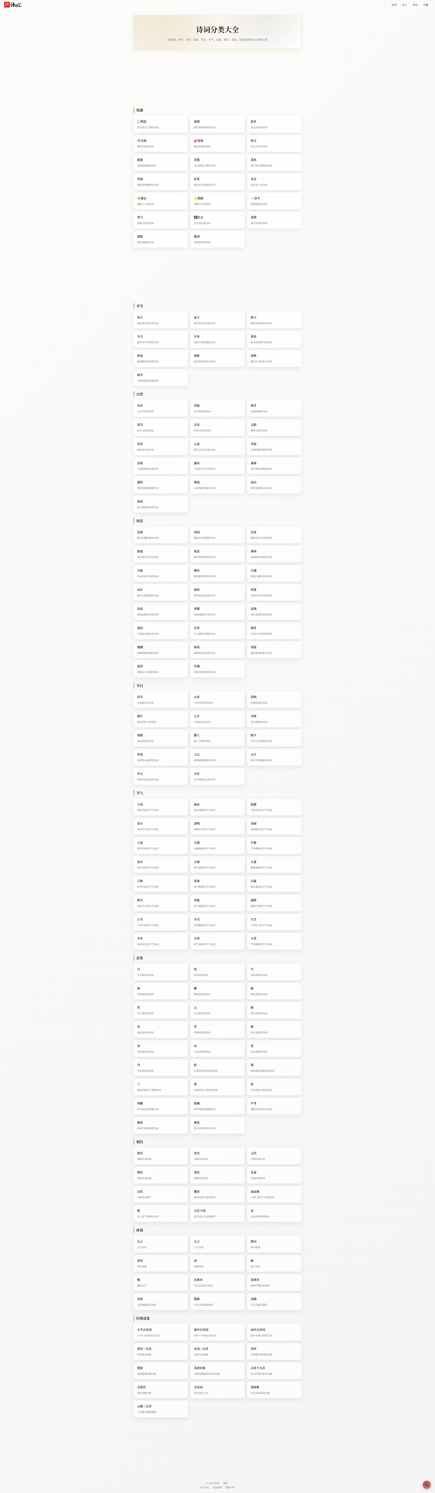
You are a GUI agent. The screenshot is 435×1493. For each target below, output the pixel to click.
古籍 (425, 4)
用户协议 (204, 1487)
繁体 (225, 1483)
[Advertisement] (235, 78)
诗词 (394, 4)
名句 (415, 4)
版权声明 (230, 1487)
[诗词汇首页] (13, 5)
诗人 (404, 4)
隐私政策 (217, 1487)
